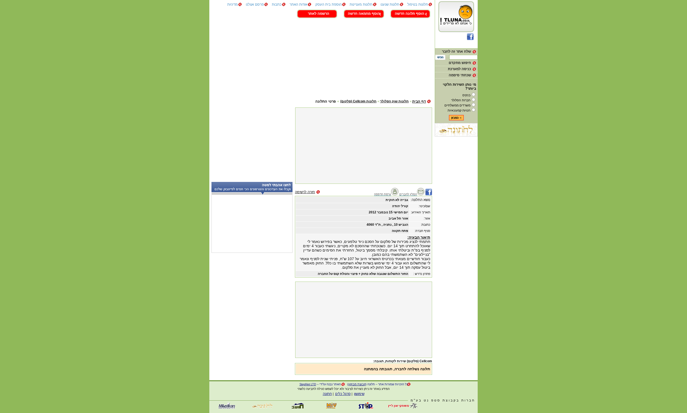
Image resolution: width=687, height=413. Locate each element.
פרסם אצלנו (255, 4)
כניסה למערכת (459, 69)
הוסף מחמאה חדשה (364, 14)
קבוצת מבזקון (357, 384)
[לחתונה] (456, 135)
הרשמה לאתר (318, 14)
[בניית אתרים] (366, 408)
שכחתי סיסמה (460, 75)
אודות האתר (298, 4)
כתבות (277, 4)
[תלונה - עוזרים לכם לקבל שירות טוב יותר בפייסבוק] (470, 39)
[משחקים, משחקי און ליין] (401, 408)
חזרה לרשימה (305, 192)
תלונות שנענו (390, 4)
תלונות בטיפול (417, 4)
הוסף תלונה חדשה (409, 14)
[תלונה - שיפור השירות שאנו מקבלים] (456, 32)
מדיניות (232, 4)
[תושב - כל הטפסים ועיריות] (296, 408)
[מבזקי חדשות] (226, 408)
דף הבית (419, 101)
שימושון (359, 394)
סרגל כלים (343, 394)
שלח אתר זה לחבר (456, 51)
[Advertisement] (320, 57)
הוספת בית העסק (328, 4)
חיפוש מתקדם (460, 63)
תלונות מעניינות (361, 4)
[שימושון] (331, 408)
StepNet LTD (307, 384)
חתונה (327, 394)
